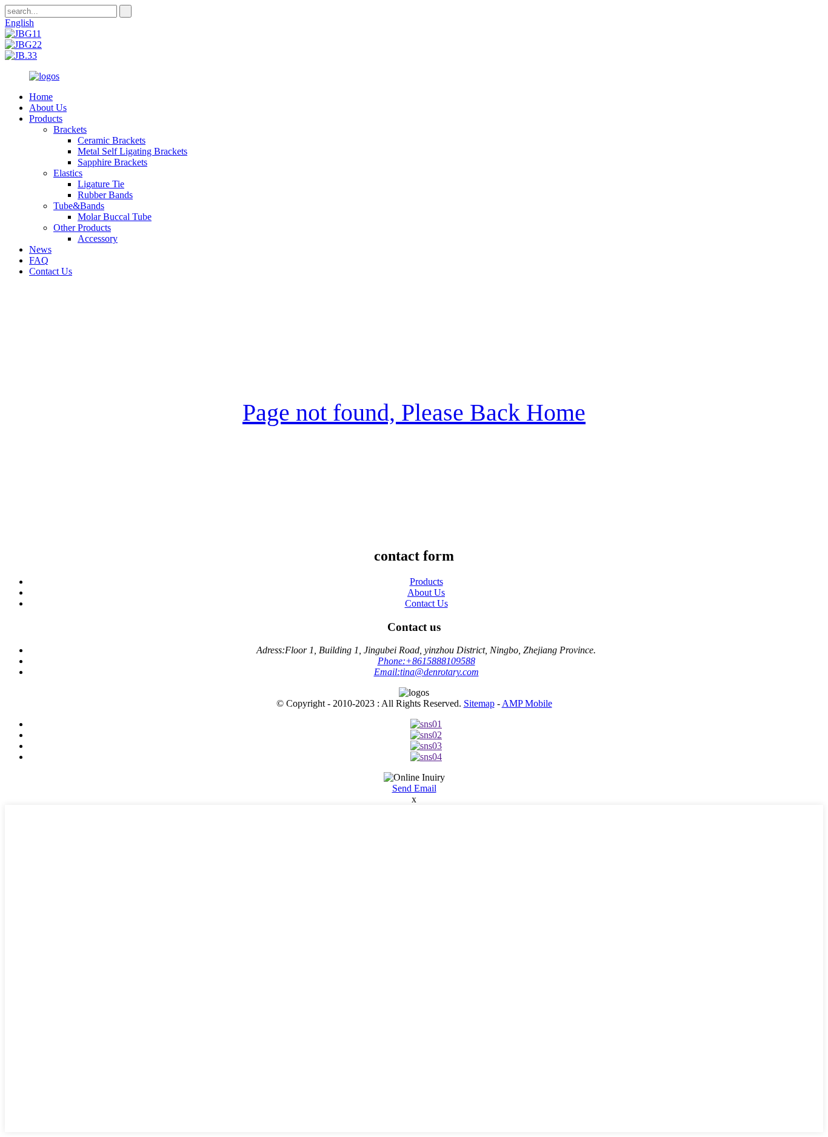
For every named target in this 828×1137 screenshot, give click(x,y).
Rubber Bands (105, 195)
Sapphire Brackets (112, 162)
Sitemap (479, 703)
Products (45, 118)
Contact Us (50, 271)
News (40, 249)
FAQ (38, 260)
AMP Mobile (527, 703)
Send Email (414, 788)
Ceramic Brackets (111, 140)
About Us (48, 107)
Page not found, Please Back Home (414, 412)
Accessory (98, 238)
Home (41, 97)
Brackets (70, 129)
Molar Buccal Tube (115, 217)
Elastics (67, 173)
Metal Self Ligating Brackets (132, 151)
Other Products (82, 227)
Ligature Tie (101, 184)
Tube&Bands (78, 206)
